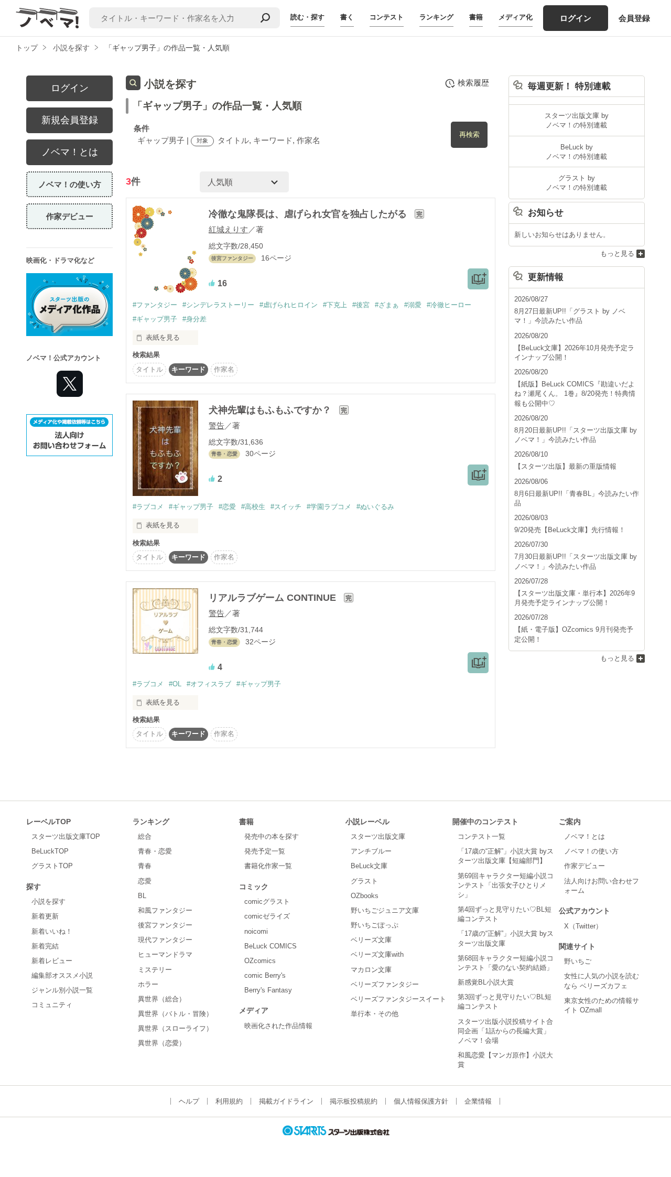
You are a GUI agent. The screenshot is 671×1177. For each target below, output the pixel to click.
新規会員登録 (69, 120)
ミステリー (155, 970)
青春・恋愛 (155, 851)
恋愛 (144, 881)
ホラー (148, 984)
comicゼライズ (267, 916)
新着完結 (45, 946)
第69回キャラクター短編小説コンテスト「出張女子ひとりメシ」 (506, 885)
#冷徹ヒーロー (449, 305)
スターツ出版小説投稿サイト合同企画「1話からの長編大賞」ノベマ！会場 (505, 1031)
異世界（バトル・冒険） (175, 1014)
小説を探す (48, 901)
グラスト (364, 881)
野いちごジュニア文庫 (385, 910)
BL (142, 896)
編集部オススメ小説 (62, 975)
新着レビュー (51, 961)
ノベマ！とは (69, 152)
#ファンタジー (155, 305)
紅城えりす (228, 229)
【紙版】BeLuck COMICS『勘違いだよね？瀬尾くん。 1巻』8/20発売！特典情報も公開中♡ (574, 393)
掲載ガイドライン (286, 1101)
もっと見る (617, 253)
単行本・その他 (374, 1014)
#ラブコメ (148, 507)
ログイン (575, 18)
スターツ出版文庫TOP (65, 836)
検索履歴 (473, 82)
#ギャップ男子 (155, 319)
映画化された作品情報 (278, 1026)
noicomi (256, 931)
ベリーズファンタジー (385, 984)
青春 (144, 866)
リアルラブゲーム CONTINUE (274, 597)
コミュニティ (51, 1005)
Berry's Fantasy (268, 990)
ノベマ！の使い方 (69, 184)
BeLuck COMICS (270, 946)
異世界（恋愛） (162, 1043)
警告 (216, 425)
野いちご (577, 961)
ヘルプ (189, 1101)
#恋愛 (227, 507)
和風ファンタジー (165, 910)
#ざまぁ (387, 305)
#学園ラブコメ (329, 507)
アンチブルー (371, 851)
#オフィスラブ (209, 684)
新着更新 (45, 916)
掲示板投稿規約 (353, 1101)
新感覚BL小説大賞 (486, 982)
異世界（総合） (162, 999)
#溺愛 (412, 305)
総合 (144, 836)
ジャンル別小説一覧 (62, 990)
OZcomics (260, 961)
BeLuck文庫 (369, 866)
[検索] (265, 17)
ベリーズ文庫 (371, 940)
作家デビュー (69, 216)
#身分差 (194, 319)
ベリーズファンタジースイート (398, 999)
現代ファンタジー (165, 940)
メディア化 (516, 17)
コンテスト (387, 17)
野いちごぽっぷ (374, 925)
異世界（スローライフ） (175, 1028)
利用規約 (229, 1101)
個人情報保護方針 (421, 1101)
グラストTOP (52, 866)
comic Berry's (265, 975)
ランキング (436, 17)
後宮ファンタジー (165, 925)
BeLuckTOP (50, 851)
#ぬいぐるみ (375, 507)
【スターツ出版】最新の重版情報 (565, 466)
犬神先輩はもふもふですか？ (271, 410)
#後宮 (361, 305)
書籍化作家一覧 (268, 866)
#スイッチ (285, 507)
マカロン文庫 (371, 970)
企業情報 (478, 1101)
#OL (175, 684)
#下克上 (335, 305)
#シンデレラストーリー (218, 305)
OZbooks (364, 896)
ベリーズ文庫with (377, 954)
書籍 (476, 17)
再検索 (469, 134)
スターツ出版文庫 (378, 836)
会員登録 (634, 18)
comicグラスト (267, 901)
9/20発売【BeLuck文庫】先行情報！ (569, 530)
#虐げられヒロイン (288, 305)
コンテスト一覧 (481, 836)
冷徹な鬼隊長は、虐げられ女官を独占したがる (309, 214)
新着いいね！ (51, 931)
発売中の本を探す (271, 836)
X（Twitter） (583, 926)
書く (347, 17)
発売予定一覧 (264, 851)
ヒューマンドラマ (165, 954)
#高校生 (253, 507)
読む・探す (307, 17)
